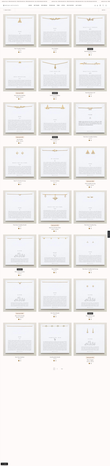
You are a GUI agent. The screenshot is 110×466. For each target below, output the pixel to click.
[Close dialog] (78, 217)
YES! (42, 235)
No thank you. (42, 240)
